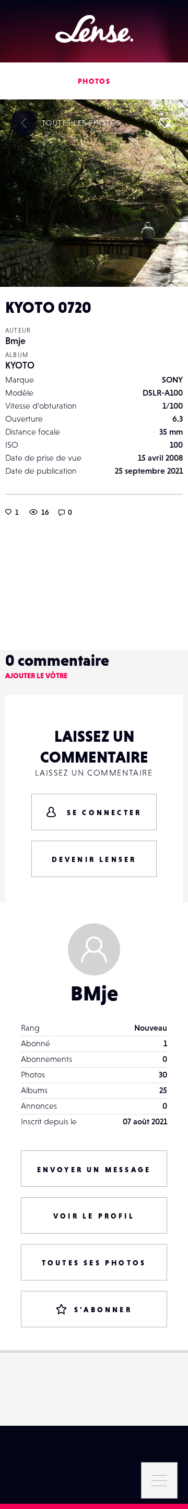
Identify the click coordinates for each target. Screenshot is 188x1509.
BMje (94, 993)
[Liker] (164, 123)
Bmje (15, 340)
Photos (94, 81)
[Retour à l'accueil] (94, 29)
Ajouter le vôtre (36, 675)
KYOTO (19, 365)
